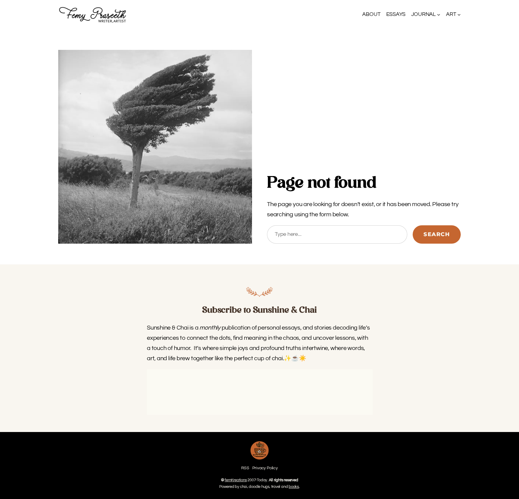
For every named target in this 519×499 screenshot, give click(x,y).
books (294, 487)
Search (436, 234)
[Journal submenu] (438, 14)
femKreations (236, 480)
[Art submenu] (459, 14)
